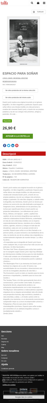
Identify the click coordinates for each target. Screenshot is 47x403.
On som (3, 361)
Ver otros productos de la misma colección (20, 90)
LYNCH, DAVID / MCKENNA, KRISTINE (15, 78)
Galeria (3, 344)
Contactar (4, 358)
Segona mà (4, 341)
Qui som (4, 355)
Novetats (4, 339)
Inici (2, 336)
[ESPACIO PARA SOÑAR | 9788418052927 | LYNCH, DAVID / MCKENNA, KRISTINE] (23, 41)
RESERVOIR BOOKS (9, 81)
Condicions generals (7, 368)
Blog (2, 347)
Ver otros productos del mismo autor (18, 97)
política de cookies (9, 385)
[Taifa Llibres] (4, 3)
